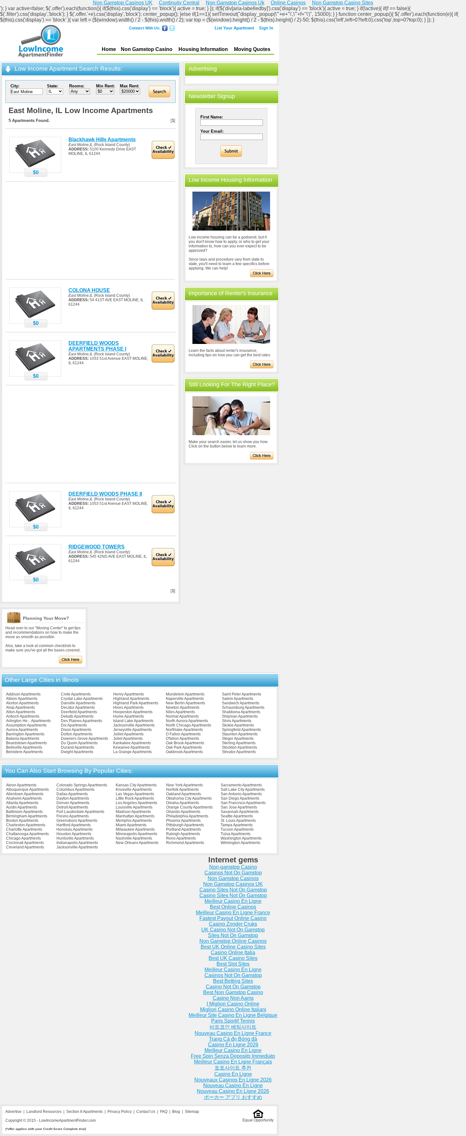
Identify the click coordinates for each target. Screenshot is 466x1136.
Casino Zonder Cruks (233, 924)
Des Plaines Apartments (81, 721)
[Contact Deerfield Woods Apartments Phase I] (35, 371)
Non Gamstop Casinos (233, 878)
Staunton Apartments (240, 734)
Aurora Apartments (22, 729)
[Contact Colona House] (35, 318)
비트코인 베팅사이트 (233, 1027)
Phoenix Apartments (183, 820)
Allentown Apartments (24, 794)
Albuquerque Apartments (27, 789)
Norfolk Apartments (182, 789)
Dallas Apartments (72, 794)
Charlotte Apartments (24, 829)
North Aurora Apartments (187, 721)
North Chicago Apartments (188, 725)
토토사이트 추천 (233, 1067)
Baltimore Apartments (24, 811)
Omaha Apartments (182, 803)
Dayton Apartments (72, 798)
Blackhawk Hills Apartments (102, 139)
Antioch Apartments (22, 716)
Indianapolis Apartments (77, 843)
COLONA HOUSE (89, 290)
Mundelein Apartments (185, 694)
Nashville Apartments (134, 838)
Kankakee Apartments (132, 743)
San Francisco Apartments (243, 803)
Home (109, 49)
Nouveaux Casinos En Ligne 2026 (233, 1079)
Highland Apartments (131, 698)
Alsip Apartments (20, 707)
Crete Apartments (76, 694)
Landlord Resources (43, 1111)
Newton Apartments (182, 707)
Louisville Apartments (134, 807)
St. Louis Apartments (238, 820)
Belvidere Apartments (24, 752)
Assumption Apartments (26, 725)
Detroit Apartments (72, 807)
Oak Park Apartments (184, 747)
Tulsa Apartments (235, 834)
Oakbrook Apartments (184, 752)
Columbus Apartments (75, 789)
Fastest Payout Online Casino (233, 918)
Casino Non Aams (233, 998)
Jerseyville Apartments (132, 729)
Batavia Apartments (22, 738)
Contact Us (145, 1111)
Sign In (266, 28)
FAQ (163, 1111)
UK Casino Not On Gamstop (233, 929)
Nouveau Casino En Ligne (233, 1085)
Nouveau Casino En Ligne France (233, 1033)
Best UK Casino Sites (233, 958)
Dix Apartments (74, 725)
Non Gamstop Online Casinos (233, 941)
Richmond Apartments (185, 843)
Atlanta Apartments (22, 803)
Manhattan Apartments (135, 816)
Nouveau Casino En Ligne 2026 (233, 1091)
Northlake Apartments (184, 729)
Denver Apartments (72, 803)
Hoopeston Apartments (132, 712)
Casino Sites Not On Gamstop (233, 889)
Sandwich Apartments (240, 703)
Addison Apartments (23, 694)
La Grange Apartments (132, 752)
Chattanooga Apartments (27, 834)
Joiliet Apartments (128, 734)
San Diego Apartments (240, 798)
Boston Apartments (22, 820)
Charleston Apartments (25, 825)
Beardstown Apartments (26, 743)
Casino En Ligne (233, 1074)
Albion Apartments (21, 698)
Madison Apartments (133, 811)
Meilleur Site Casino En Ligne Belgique (233, 1015)
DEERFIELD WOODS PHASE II (105, 494)
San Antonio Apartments (241, 794)
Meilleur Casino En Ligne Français (233, 1061)
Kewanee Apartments (131, 747)
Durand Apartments (77, 747)
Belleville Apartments (24, 747)
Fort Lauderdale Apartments (80, 811)
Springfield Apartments (241, 729)
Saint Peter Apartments (241, 694)
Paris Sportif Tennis (233, 1021)
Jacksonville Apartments (134, 725)
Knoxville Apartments (134, 789)
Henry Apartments (128, 694)
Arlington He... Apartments (28, 721)
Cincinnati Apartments (25, 843)
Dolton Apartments (77, 734)
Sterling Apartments (239, 743)
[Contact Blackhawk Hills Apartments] (35, 167)
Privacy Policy (119, 1111)
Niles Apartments (180, 712)
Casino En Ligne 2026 (233, 1044)
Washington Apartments (241, 838)
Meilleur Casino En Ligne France (233, 912)
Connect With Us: (144, 28)
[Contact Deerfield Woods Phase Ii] (35, 521)
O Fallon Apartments (183, 734)
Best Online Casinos (233, 907)
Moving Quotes (252, 49)
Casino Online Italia (233, 952)
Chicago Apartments (23, 838)
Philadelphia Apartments (187, 816)
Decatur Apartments (78, 707)
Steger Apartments (238, 738)
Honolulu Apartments (74, 829)
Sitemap (192, 1111)
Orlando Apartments (183, 811)
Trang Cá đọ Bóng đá (233, 1039)
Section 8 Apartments (84, 1111)
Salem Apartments (237, 698)
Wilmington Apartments (240, 843)
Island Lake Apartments (133, 721)
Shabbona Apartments (241, 712)
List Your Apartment (234, 28)
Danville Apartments (78, 703)
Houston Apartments (73, 834)
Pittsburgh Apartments (185, 825)
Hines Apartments (128, 707)
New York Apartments (184, 785)
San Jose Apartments (239, 807)
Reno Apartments (181, 838)
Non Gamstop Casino (146, 49)
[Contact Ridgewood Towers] (35, 574)
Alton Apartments (20, 712)
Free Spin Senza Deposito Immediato (233, 1056)
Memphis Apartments (134, 820)
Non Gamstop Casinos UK (233, 884)
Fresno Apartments (72, 816)
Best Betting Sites (233, 981)
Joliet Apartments (128, 738)
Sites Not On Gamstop (233, 935)
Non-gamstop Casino (233, 867)
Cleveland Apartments (25, 847)
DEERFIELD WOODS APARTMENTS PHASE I (97, 346)
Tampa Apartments (237, 825)
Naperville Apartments (185, 698)
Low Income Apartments (41, 42)
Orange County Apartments (189, 807)
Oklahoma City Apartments (189, 798)
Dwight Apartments (77, 752)
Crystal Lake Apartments (82, 698)
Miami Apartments (131, 825)
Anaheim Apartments (24, 798)
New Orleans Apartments (137, 843)
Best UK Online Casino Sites (233, 946)
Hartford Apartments (73, 825)
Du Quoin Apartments (79, 743)
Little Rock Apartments (135, 798)
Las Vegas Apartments (135, 794)
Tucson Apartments (237, 829)
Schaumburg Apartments (243, 707)
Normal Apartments (182, 716)
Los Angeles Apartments (136, 803)
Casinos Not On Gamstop (233, 872)
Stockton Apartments (239, 747)
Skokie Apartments (238, 725)
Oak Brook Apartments (185, 743)
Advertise (13, 1111)
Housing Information (203, 49)
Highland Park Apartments (135, 703)
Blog (176, 1111)
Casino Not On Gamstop (233, 986)
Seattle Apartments (237, 816)
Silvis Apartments (236, 721)
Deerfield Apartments (79, 712)
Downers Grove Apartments (84, 738)
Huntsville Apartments (75, 838)
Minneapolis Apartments (136, 834)
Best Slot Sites (233, 964)
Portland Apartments (183, 829)
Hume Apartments (128, 716)
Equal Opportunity (258, 1120)
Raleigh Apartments (183, 834)
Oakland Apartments (183, 794)
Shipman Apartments (240, 716)
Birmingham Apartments (26, 816)
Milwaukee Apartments (135, 829)
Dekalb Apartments (77, 716)
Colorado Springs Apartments (81, 785)
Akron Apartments (21, 785)
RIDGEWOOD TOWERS (96, 546)
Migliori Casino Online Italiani (233, 1009)
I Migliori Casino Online (233, 1003)
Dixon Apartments (76, 729)
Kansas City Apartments (136, 785)
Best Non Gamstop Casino (233, 992)
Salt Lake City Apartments (243, 789)
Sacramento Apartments (241, 785)
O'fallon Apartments (182, 738)
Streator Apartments (239, 752)
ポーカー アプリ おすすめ (233, 1097)
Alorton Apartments (22, 703)
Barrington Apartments (25, 734)
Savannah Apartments (240, 811)
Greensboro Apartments (76, 820)
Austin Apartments (21, 807)
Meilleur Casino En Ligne (233, 901)
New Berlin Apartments (185, 703)
